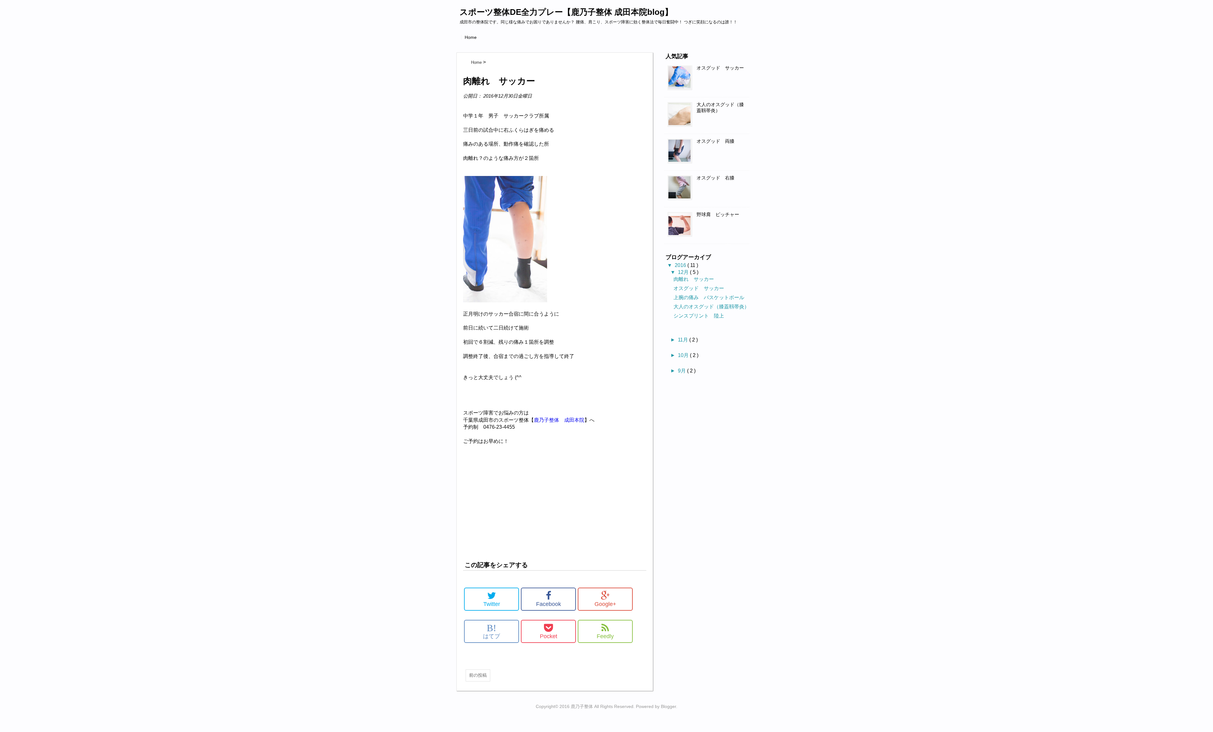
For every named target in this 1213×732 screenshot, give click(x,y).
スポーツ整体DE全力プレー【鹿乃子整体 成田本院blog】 (566, 12)
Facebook (548, 604)
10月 (684, 355)
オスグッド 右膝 (715, 177)
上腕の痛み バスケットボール (708, 297)
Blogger (668, 706)
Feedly (605, 636)
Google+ (605, 604)
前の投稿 (478, 675)
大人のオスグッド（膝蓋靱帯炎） (720, 107)
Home (471, 37)
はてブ (491, 631)
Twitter (491, 604)
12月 (684, 272)
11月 (683, 339)
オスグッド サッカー (720, 67)
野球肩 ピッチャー (718, 214)
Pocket (548, 636)
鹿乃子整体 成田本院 (559, 420)
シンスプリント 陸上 (698, 315)
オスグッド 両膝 (715, 141)
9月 (682, 370)
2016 (681, 265)
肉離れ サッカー (693, 279)
